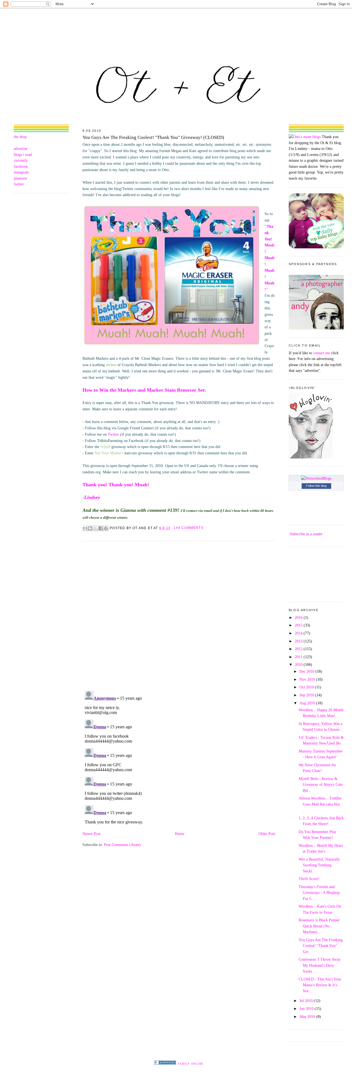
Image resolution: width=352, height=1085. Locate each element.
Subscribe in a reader (306, 534)
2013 (299, 641)
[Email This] (85, 528)
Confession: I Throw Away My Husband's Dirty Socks (319, 965)
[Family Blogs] (165, 1063)
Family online (191, 1063)
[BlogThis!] (90, 528)
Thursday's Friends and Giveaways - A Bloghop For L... (319, 893)
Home (179, 833)
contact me (321, 353)
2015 (299, 625)
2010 (299, 664)
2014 (299, 633)
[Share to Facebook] (100, 528)
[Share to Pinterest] (106, 528)
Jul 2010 (306, 1000)
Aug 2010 (307, 703)
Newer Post (91, 833)
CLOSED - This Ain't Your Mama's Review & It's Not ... (320, 985)
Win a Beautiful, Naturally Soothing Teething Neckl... (319, 865)
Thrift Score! (309, 879)
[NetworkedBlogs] (316, 478)
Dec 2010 (307, 671)
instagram (21, 172)
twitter (19, 184)
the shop (20, 136)
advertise (21, 148)
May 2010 (307, 1016)
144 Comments (188, 528)
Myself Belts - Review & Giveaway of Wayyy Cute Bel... (321, 784)
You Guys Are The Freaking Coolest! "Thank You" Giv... (321, 946)
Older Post (266, 833)
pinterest (20, 178)
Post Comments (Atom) (122, 844)
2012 (299, 649)
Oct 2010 (307, 687)
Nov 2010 (307, 679)
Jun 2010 (307, 1008)
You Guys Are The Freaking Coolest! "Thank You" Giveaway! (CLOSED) (153, 137)
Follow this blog (316, 485)
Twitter (113, 434)
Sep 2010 (307, 695)
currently (21, 160)
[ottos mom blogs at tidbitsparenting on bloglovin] (311, 457)
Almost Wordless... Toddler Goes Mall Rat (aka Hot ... (320, 804)
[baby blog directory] (316, 247)
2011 (299, 657)
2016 (299, 617)
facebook (21, 166)
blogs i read (23, 154)
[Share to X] (95, 528)
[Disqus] (178, 615)
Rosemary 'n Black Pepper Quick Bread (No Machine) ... (319, 926)
